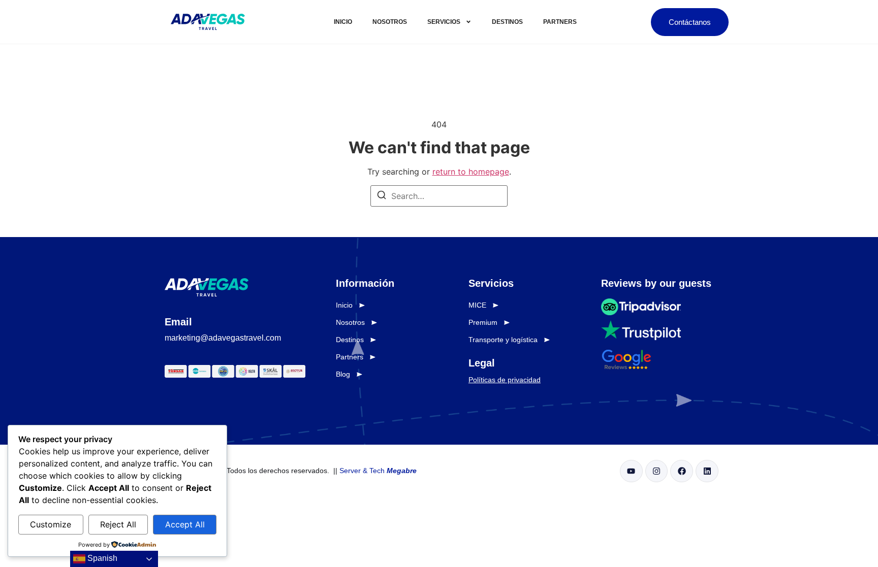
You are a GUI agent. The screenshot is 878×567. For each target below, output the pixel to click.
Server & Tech (378, 470)
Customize (50, 524)
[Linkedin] (707, 471)
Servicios (443, 21)
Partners (560, 21)
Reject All (118, 524)
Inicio (343, 21)
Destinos (507, 21)
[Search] (381, 196)
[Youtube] (631, 471)
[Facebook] (681, 471)
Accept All (185, 524)
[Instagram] (656, 471)
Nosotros (389, 21)
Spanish (101, 558)
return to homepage (470, 171)
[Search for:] (439, 196)
